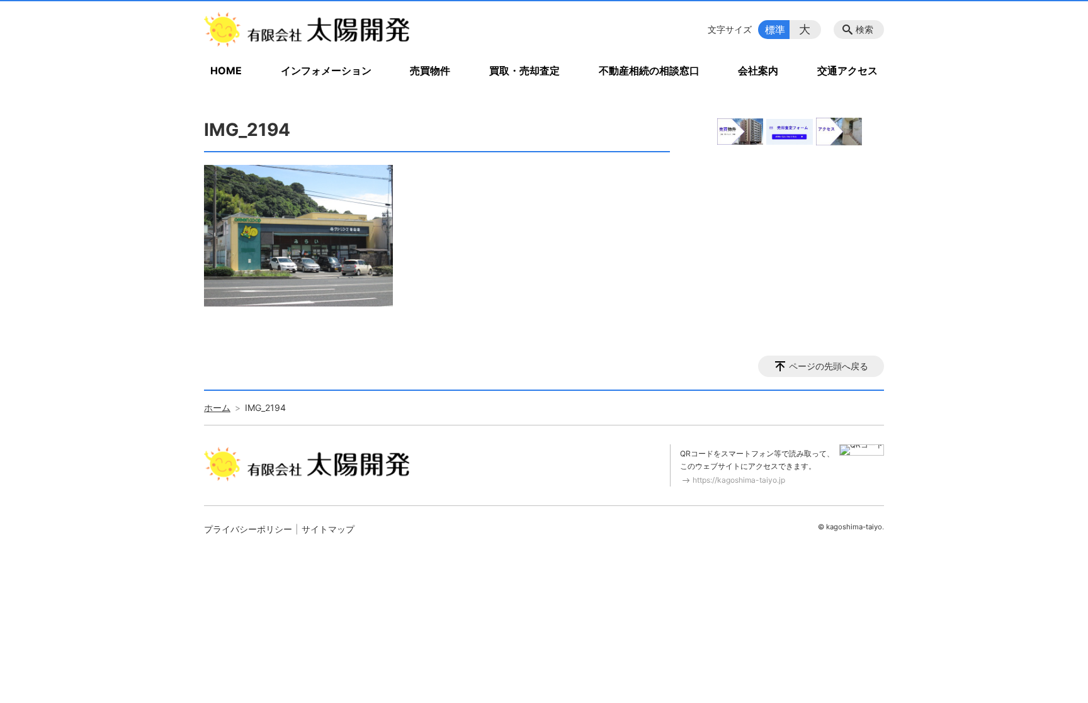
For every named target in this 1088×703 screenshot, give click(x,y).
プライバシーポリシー (248, 529)
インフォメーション (326, 70)
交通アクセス (847, 70)
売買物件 (430, 70)
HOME (226, 70)
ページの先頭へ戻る (828, 366)
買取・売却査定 (524, 70)
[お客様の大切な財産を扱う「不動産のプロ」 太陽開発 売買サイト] (306, 30)
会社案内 (758, 70)
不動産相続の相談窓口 (649, 70)
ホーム (217, 407)
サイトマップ (328, 529)
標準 (775, 29)
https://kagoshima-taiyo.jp (739, 480)
